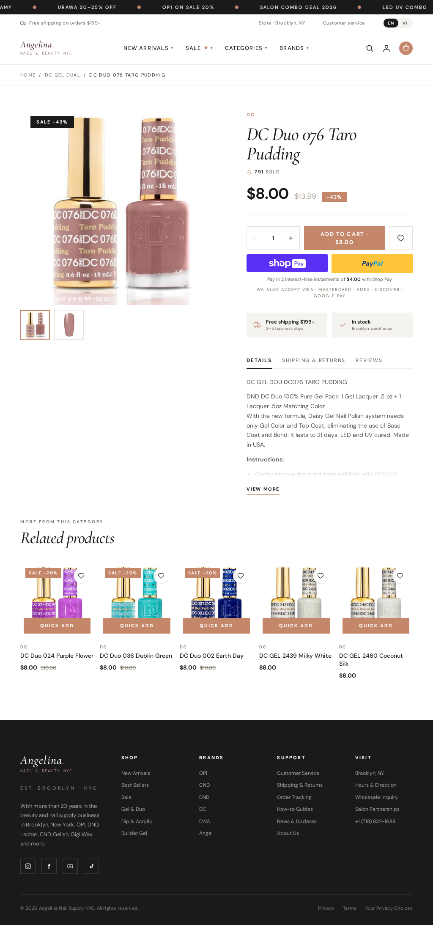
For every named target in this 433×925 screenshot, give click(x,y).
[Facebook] (49, 866)
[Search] (369, 48)
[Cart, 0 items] (406, 48)
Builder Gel (134, 833)
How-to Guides (295, 809)
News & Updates (297, 821)
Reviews (369, 360)
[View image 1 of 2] (35, 325)
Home (28, 75)
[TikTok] (91, 866)
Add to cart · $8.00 (344, 238)
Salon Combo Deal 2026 (272, 7)
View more (263, 489)
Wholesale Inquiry (376, 797)
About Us (288, 833)
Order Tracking (294, 797)
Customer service (344, 23)
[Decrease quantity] (255, 238)
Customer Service (298, 773)
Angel (206, 833)
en (391, 23)
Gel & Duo (133, 809)
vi (405, 23)
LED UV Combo (379, 7)
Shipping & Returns (313, 360)
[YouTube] (70, 866)
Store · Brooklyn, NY (282, 23)
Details (259, 360)
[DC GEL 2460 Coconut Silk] (376, 600)
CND (204, 785)
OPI (203, 773)
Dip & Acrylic (136, 821)
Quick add (57, 626)
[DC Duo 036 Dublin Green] (136, 600)
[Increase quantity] (290, 238)
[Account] (386, 48)
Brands (294, 48)
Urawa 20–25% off (61, 7)
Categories (246, 48)
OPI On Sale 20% (162, 7)
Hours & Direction (376, 785)
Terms (349, 908)
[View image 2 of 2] (69, 325)
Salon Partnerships (377, 809)
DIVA (204, 821)
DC (251, 115)
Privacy (326, 908)
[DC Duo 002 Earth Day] (216, 600)
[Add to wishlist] (401, 238)
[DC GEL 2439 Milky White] (296, 600)
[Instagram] (28, 866)
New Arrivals (148, 48)
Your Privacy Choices (389, 908)
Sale (199, 48)
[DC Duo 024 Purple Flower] (57, 600)
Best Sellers (135, 785)
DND (204, 797)
